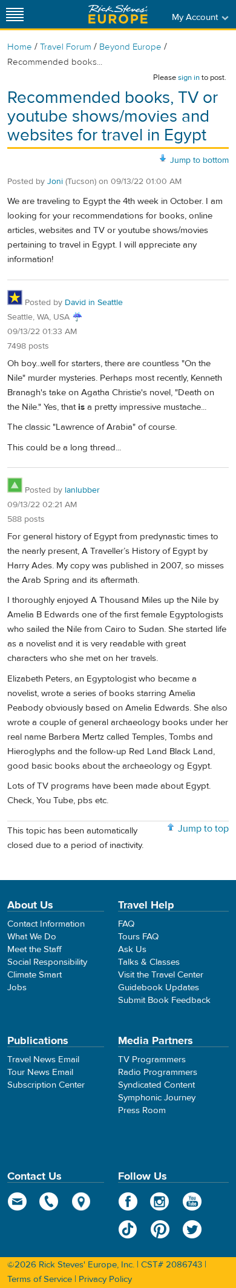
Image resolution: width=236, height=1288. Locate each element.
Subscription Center (46, 1085)
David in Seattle (94, 302)
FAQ (126, 924)
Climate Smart (34, 975)
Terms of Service (39, 1279)
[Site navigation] (15, 14)
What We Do (31, 936)
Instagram (160, 1201)
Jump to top (203, 829)
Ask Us (132, 949)
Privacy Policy (105, 1279)
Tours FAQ (138, 936)
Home (19, 47)
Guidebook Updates (158, 987)
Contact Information (46, 924)
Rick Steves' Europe (118, 14)
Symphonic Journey (156, 1097)
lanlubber (82, 490)
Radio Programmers (157, 1072)
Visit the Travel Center (160, 975)
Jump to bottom (199, 160)
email (17, 1201)
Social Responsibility (47, 962)
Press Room (142, 1110)
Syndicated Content (156, 1085)
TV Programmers (152, 1059)
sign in (189, 77)
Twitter (192, 1229)
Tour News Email (40, 1072)
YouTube (192, 1201)
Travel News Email (43, 1059)
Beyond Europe (130, 47)
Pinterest (160, 1229)
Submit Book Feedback (164, 1000)
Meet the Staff (34, 949)
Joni (55, 181)
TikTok (128, 1229)
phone (49, 1201)
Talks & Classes (149, 962)
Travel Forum (65, 47)
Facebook (128, 1201)
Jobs (17, 987)
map (81, 1201)
